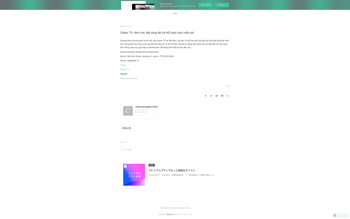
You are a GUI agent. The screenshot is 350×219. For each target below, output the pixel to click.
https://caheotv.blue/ (129, 78)
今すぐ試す (205, 4)
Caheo (123, 65)
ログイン (222, 5)
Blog (175, 13)
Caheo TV (124, 69)
